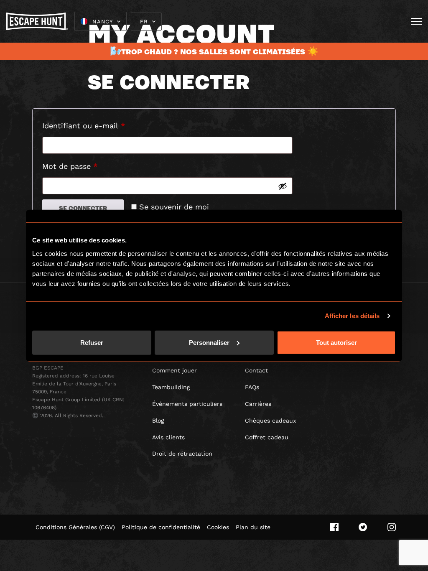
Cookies (218, 527)
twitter (363, 527)
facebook (334, 527)
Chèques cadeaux (270, 420)
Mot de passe (90, 166)
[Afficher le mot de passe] (282, 186)
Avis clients (168, 437)
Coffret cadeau (266, 437)
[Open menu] (416, 21)
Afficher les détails (352, 315)
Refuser (91, 342)
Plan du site (253, 527)
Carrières (258, 403)
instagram (391, 527)
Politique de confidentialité (161, 527)
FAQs (252, 387)
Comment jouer (174, 370)
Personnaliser (209, 342)
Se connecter (83, 208)
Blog (158, 420)
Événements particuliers (187, 403)
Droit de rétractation (182, 453)
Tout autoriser (336, 342)
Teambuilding (171, 387)
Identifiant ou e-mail (103, 125)
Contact (256, 370)
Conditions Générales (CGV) (75, 527)
